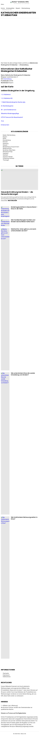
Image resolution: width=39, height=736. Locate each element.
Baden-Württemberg (9, 135)
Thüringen (6, 160)
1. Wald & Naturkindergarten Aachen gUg (13, 102)
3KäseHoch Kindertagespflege (10, 113)
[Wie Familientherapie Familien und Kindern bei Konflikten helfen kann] (5, 222)
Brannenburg (7, 79)
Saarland (5, 153)
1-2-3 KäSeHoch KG (6, 98)
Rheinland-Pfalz (7, 151)
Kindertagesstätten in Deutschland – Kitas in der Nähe (24, 208)
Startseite (6, 673)
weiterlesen (12, 200)
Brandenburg (7, 140)
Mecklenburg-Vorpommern (11, 147)
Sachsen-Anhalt (7, 156)
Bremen (5, 141)
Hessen (5, 145)
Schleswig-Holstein (8, 158)
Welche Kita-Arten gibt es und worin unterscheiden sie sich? (23, 230)
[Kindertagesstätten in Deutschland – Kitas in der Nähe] (5, 211)
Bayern (5, 137)
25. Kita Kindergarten (7, 106)
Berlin (4, 138)
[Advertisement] (19, 41)
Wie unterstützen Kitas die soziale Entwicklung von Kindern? (23, 374)
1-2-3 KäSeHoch (6, 94)
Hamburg (5, 143)
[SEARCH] (36, 2)
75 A (2, 121)
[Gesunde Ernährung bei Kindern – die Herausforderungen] (19, 179)
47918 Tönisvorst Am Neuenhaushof (12, 117)
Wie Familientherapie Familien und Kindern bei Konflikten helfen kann (23, 221)
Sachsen (5, 155)
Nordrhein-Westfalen (9, 150)
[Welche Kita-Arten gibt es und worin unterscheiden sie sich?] (5, 299)
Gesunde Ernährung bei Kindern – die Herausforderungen (17, 193)
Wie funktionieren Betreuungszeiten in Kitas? (24, 518)
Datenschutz (7, 676)
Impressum (6, 675)
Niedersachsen (7, 148)
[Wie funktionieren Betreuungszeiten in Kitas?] (5, 587)
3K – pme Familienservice (8, 109)
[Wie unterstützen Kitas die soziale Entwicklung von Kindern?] (5, 443)
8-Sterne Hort (5, 125)
